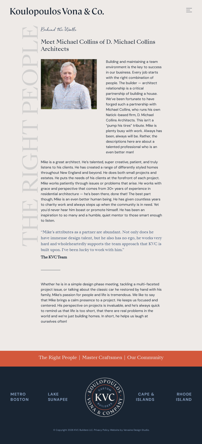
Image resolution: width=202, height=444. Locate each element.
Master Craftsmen (102, 357)
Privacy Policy (101, 430)
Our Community (145, 357)
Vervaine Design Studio (136, 430)
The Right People (58, 357)
